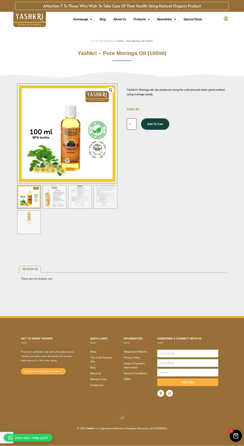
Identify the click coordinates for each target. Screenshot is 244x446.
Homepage (80, 19)
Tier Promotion (107, 41)
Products (140, 19)
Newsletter (164, 19)
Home (95, 41)
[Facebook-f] (160, 393)
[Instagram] (169, 393)
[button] (110, 90)
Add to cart (155, 124)
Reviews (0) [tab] (30, 269)
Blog (103, 19)
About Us (119, 19)
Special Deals (193, 19)
